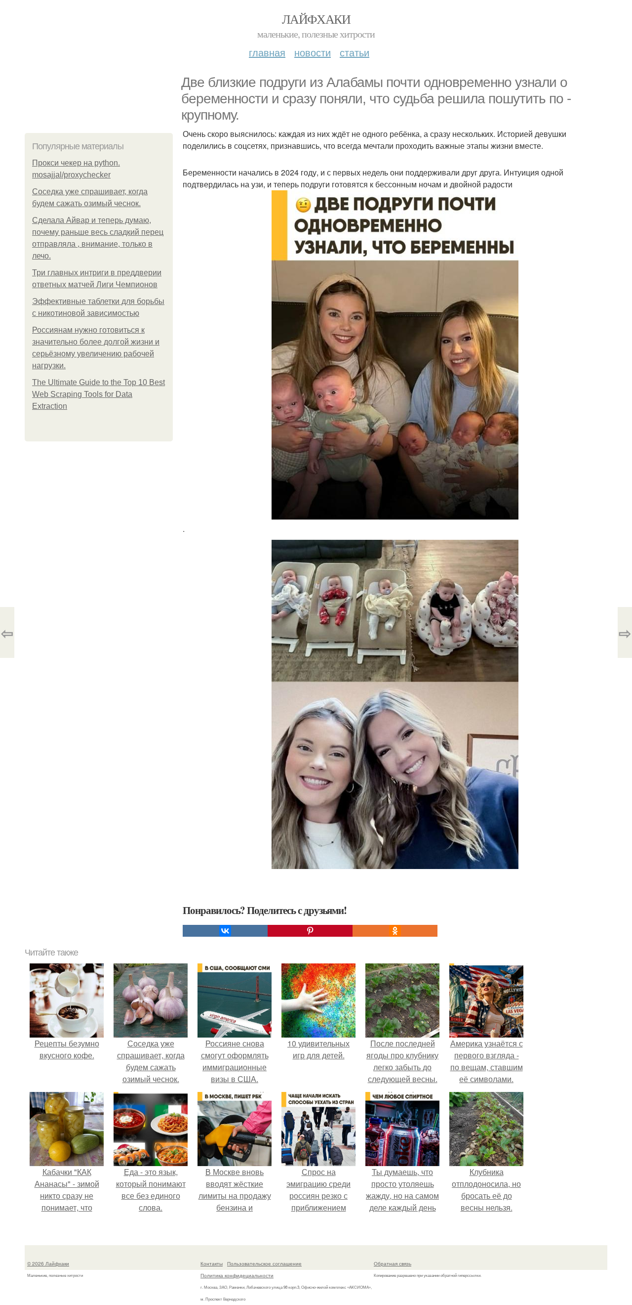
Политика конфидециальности (237, 1275)
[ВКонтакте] (225, 931)
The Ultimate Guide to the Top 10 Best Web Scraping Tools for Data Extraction (98, 394)
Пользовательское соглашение (264, 1263)
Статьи (354, 52)
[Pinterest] (310, 931)
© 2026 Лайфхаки (48, 1263)
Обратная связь (392, 1263)
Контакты (211, 1263)
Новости (312, 52)
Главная (267, 52)
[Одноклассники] (395, 931)
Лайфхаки (316, 18)
